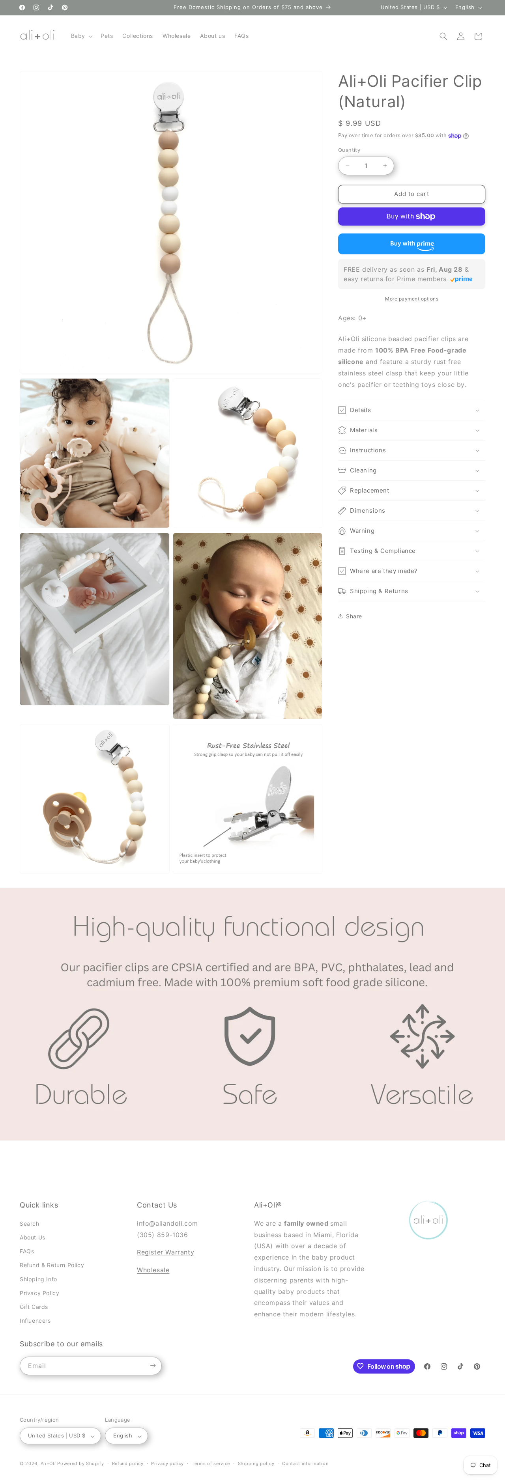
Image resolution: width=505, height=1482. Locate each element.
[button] (81, 36)
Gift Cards (34, 1306)
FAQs (27, 1251)
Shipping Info (38, 1278)
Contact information (305, 1464)
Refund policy (128, 1464)
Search (29, 1223)
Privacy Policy (39, 1292)
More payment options (411, 299)
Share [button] (354, 616)
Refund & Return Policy (52, 1265)
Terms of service (211, 1464)
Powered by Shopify (80, 1464)
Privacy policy (167, 1464)
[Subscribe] (152, 1365)
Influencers (35, 1320)
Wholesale (153, 1270)
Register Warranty (165, 1252)
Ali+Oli (48, 1464)
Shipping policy (256, 1464)
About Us (32, 1237)
